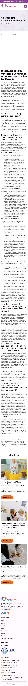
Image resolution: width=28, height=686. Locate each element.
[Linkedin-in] (8, 613)
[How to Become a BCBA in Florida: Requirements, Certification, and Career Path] (14, 469)
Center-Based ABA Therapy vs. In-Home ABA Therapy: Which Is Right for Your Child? (13, 526)
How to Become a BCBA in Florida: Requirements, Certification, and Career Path (12, 484)
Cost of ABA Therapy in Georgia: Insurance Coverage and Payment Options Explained (13, 569)
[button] (25, 6)
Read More (6, 497)
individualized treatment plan (13, 403)
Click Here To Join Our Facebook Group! (14, 1)
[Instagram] (5, 613)
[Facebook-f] (2, 613)
